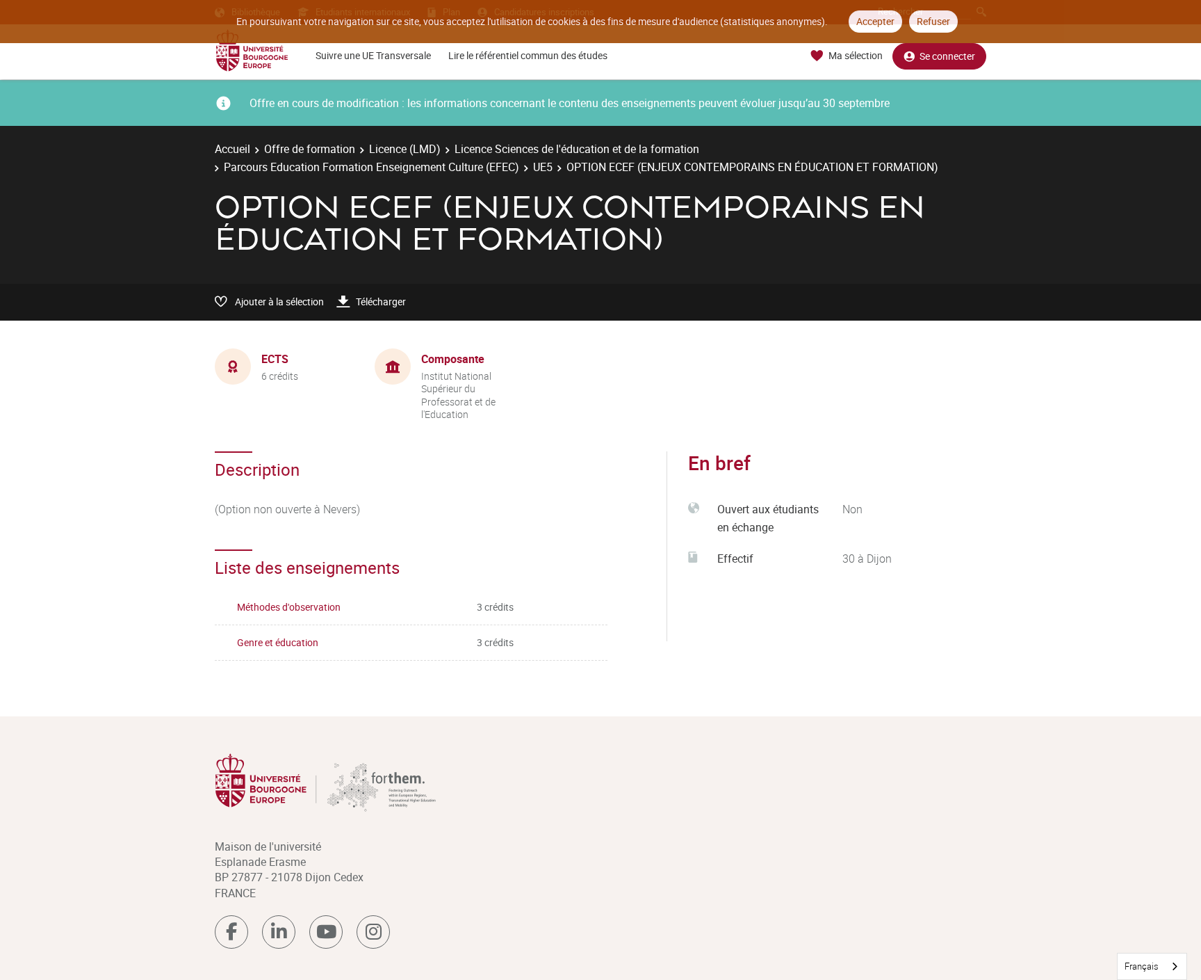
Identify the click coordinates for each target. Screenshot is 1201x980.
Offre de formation (309, 148)
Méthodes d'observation (289, 606)
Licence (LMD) (405, 148)
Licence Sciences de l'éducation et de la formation (577, 148)
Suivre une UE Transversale (373, 55)
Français (1142, 966)
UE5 (543, 167)
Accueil (232, 148)
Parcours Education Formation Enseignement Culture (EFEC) (371, 167)
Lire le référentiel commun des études (527, 55)
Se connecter (947, 56)
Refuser (933, 21)
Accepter (875, 21)
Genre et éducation (277, 642)
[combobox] (1152, 966)
